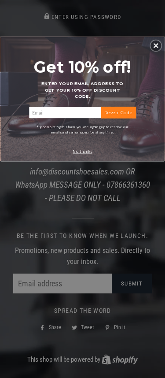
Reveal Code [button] (118, 112)
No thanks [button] (82, 151)
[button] (155, 45)
